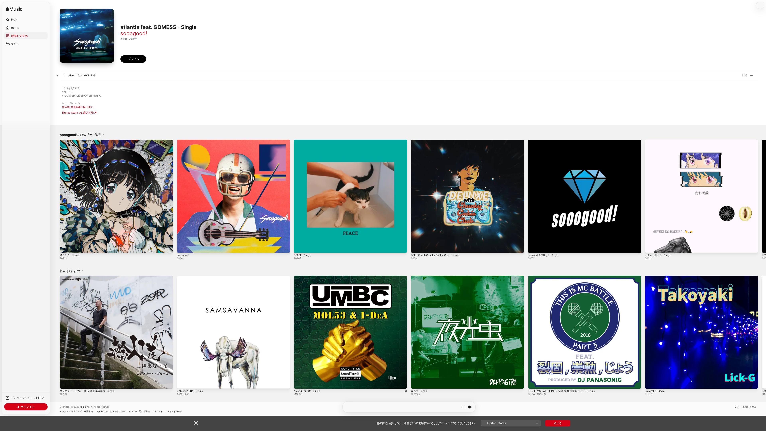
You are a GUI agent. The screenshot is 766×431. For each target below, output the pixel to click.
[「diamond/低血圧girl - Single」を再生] (533, 248)
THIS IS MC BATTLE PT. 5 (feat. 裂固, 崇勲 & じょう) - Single (565, 277)
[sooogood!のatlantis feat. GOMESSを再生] (64, 75)
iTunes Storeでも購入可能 (78, 112)
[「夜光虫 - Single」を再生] (416, 384)
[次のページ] (762, 196)
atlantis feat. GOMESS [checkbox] (81, 75)
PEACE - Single (303, 141)
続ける (558, 423)
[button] (25, 19)
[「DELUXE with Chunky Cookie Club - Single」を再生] (416, 248)
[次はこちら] (463, 407)
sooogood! (133, 33)
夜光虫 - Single (420, 277)
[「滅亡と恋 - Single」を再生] (65, 248)
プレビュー (742, 75)
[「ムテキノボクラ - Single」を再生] (650, 248)
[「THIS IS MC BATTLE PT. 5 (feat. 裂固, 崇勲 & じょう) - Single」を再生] (533, 384)
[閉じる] (196, 423)
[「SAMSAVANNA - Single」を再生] (182, 384)
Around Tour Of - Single (309, 277)
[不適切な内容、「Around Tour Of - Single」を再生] (299, 384)
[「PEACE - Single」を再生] (299, 248)
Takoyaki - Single (655, 277)
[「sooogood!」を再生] (182, 248)
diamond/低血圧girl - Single (545, 141)
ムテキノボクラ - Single (659, 141)
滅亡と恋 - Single (70, 141)
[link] (82, 135)
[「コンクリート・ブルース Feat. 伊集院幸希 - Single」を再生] (65, 384)
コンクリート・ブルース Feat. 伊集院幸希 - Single (89, 277)
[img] (14, 9)
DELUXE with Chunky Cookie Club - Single (437, 141)
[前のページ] (56, 196)
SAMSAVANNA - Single (191, 277)
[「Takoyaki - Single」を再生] (650, 384)
